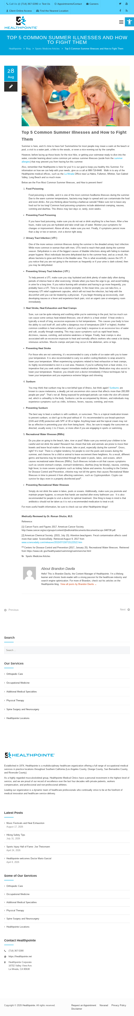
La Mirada (69, 174)
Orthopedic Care (14, 674)
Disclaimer (76, 1009)
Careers (94, 3)
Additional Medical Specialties (21, 691)
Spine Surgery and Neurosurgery (22, 709)
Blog (28, 48)
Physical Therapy (15, 700)
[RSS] (127, 10)
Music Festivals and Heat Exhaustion (25, 823)
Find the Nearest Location (54, 10)
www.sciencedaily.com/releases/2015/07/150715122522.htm (52, 542)
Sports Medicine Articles (47, 48)
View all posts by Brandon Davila (78, 584)
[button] (129, 21)
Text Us (46, 3)
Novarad (104, 1005)
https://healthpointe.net (20, 956)
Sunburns (114, 388)
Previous (14, 609)
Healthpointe (15, 48)
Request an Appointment (83, 1005)
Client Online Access (20, 10)
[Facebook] (120, 10)
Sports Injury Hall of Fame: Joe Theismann (28, 846)
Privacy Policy (118, 1005)
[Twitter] (120, 3)
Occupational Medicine (17, 682)
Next (122, 609)
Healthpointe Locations (17, 718)
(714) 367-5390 (29, 3)
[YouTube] (127, 3)
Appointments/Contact (69, 3)
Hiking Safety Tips (15, 835)
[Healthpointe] (21, 22)
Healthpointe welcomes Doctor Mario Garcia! (28, 858)
